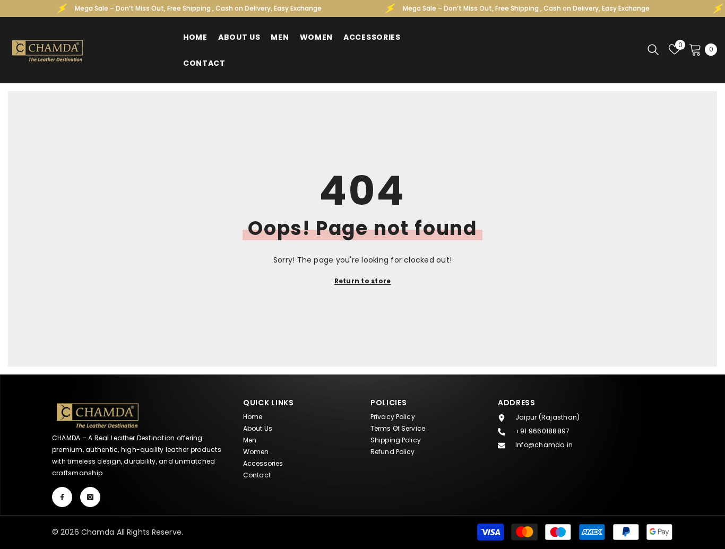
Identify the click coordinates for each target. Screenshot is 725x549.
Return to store (362, 280)
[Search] (653, 49)
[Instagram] (90, 497)
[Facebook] (62, 497)
